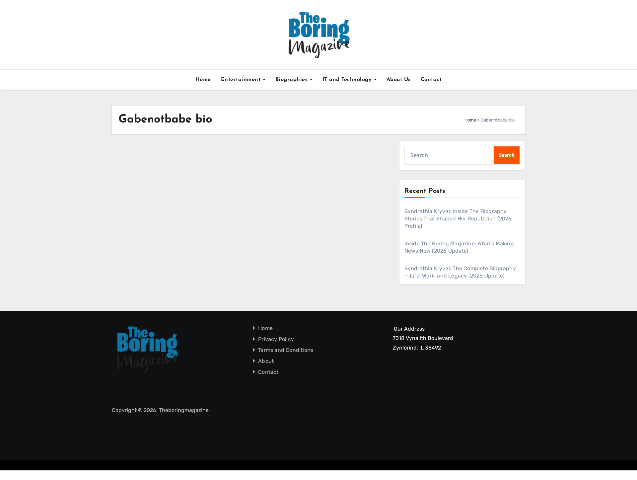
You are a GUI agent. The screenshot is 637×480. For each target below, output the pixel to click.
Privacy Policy (276, 339)
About (266, 361)
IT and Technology (348, 79)
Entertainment (241, 79)
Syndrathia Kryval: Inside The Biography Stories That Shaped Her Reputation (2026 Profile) (458, 218)
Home (203, 79)
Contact (431, 79)
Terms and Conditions (286, 350)
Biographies (292, 79)
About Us (399, 79)
